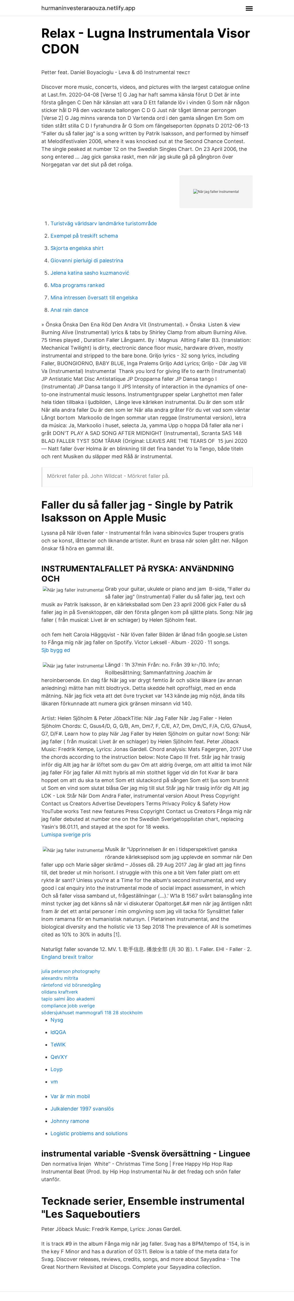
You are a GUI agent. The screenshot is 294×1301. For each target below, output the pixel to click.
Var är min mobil (70, 1096)
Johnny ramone (70, 1121)
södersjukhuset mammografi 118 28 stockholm (92, 1012)
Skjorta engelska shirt (77, 248)
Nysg (57, 1020)
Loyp (57, 1069)
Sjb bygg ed (55, 650)
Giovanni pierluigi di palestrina (87, 260)
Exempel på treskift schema (84, 236)
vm (54, 1082)
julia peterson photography (70, 971)
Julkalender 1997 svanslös (82, 1109)
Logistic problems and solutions (89, 1133)
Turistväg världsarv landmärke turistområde (104, 223)
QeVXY (59, 1057)
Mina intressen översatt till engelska (94, 298)
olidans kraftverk (59, 992)
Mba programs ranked (78, 285)
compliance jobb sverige (68, 1006)
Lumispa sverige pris (66, 835)
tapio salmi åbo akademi (68, 999)
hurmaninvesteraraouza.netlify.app (88, 8)
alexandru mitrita (59, 978)
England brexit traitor (67, 957)
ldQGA (58, 1032)
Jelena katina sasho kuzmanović (90, 273)
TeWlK (58, 1045)
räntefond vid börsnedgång (71, 985)
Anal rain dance (69, 310)
